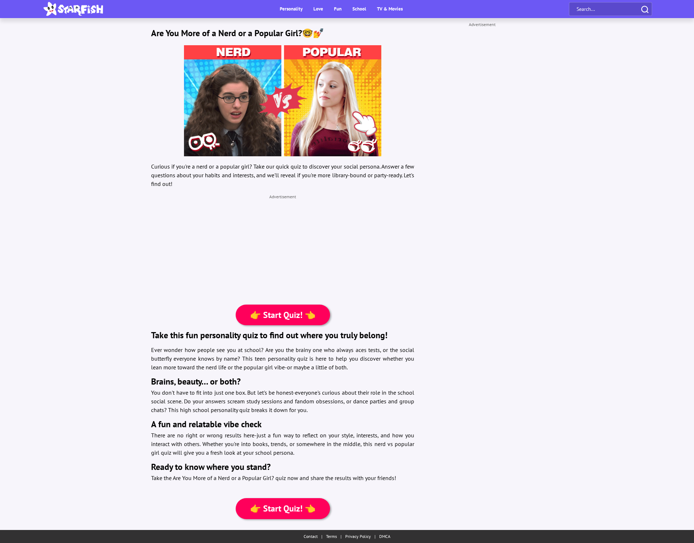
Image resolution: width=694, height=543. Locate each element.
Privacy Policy (358, 536)
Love (318, 9)
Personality (291, 9)
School (359, 9)
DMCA (384, 536)
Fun (338, 9)
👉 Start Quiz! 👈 (283, 315)
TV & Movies (390, 9)
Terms (331, 536)
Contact (311, 536)
